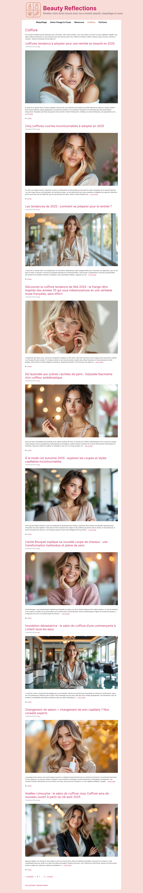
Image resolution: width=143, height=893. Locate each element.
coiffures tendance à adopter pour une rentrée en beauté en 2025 (70, 43)
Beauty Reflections (69, 8)
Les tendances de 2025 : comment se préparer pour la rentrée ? (68, 206)
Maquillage (41, 22)
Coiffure (91, 22)
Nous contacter (30, 885)
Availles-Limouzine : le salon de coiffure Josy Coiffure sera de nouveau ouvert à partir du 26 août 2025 (67, 795)
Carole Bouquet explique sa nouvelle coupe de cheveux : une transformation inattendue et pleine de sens (66, 543)
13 (44, 876)
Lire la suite (29, 114)
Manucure (79, 22)
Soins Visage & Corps (60, 22)
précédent (29, 876)
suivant (49, 876)
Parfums (103, 22)
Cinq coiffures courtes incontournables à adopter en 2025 (64, 126)
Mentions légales (42, 885)
